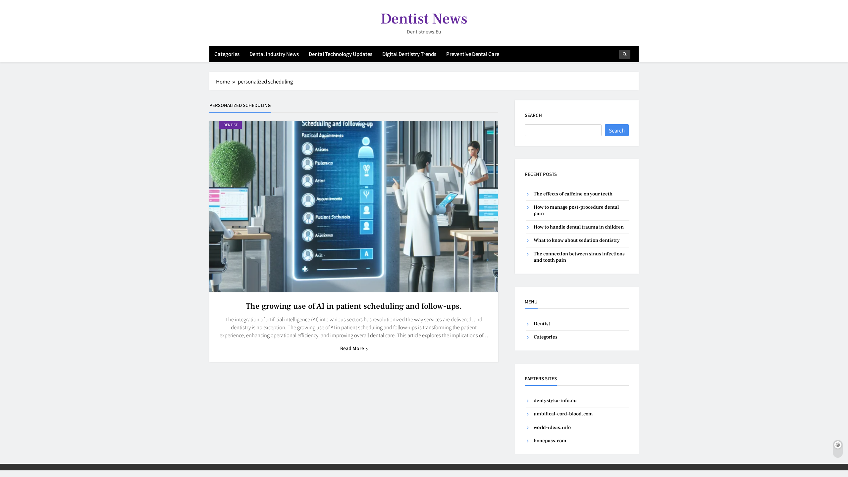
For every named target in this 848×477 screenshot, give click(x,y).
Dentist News (424, 18)
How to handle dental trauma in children (579, 227)
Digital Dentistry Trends (409, 53)
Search (533, 115)
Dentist (231, 124)
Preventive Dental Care (472, 53)
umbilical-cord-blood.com (563, 414)
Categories (226, 53)
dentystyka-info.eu (555, 401)
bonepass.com (550, 441)
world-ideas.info (552, 427)
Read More (352, 348)
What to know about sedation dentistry (577, 240)
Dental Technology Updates (340, 53)
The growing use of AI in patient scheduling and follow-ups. (354, 306)
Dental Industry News (274, 53)
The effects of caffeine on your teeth (573, 194)
